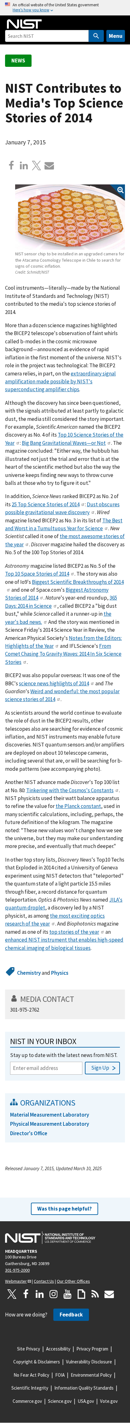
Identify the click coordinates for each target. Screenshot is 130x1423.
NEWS (18, 60)
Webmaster (16, 1281)
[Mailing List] (109, 1294)
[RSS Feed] (95, 1294)
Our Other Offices (73, 1281)
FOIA (60, 1375)
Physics (59, 972)
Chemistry (29, 972)
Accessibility (58, 1349)
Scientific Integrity (29, 1388)
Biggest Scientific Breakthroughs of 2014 (78, 581)
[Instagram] (54, 1294)
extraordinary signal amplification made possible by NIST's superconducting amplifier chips (60, 381)
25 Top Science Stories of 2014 (46, 504)
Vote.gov (109, 1401)
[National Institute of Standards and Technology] (50, 1237)
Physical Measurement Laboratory (49, 1123)
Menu (115, 35)
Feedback (71, 1314)
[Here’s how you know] (65, 7)
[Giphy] (81, 1294)
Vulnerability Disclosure (89, 1362)
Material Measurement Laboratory (49, 1114)
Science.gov (60, 1401)
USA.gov (86, 1401)
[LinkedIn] (40, 1294)
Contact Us (44, 1281)
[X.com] (36, 165)
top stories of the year (74, 931)
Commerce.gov (27, 1401)
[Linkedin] (24, 165)
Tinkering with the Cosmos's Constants (70, 790)
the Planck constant (78, 806)
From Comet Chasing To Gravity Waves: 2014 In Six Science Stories (63, 653)
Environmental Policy (91, 1375)
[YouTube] (67, 1294)
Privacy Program (92, 1349)
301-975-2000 (17, 1270)
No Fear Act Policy (31, 1375)
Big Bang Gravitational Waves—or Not (64, 442)
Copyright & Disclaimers (36, 1362)
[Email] (49, 165)
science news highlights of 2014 (54, 683)
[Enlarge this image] (70, 217)
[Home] (24, 24)
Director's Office (28, 1133)
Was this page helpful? (64, 1208)
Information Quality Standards (84, 1388)
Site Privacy (28, 1349)
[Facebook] (11, 165)
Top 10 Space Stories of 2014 (37, 573)
